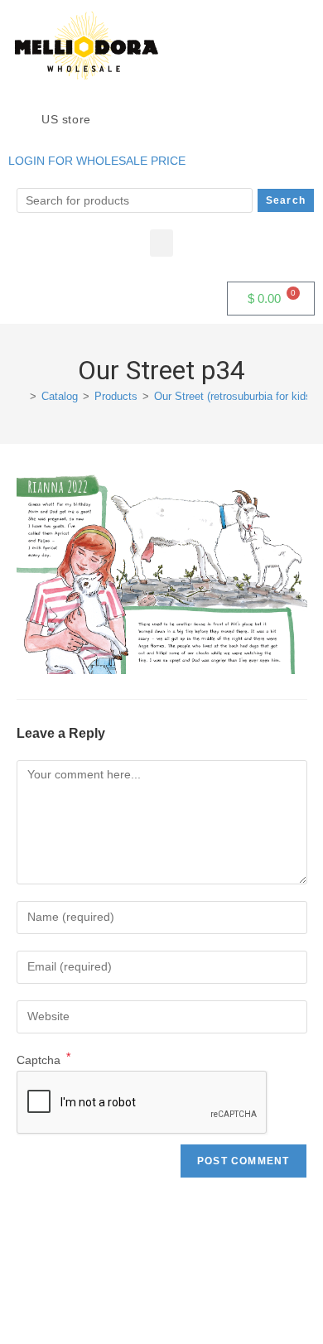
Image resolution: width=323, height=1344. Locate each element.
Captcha (43, 1060)
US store (67, 119)
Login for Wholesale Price (97, 160)
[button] (161, 243)
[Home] (21, 396)
